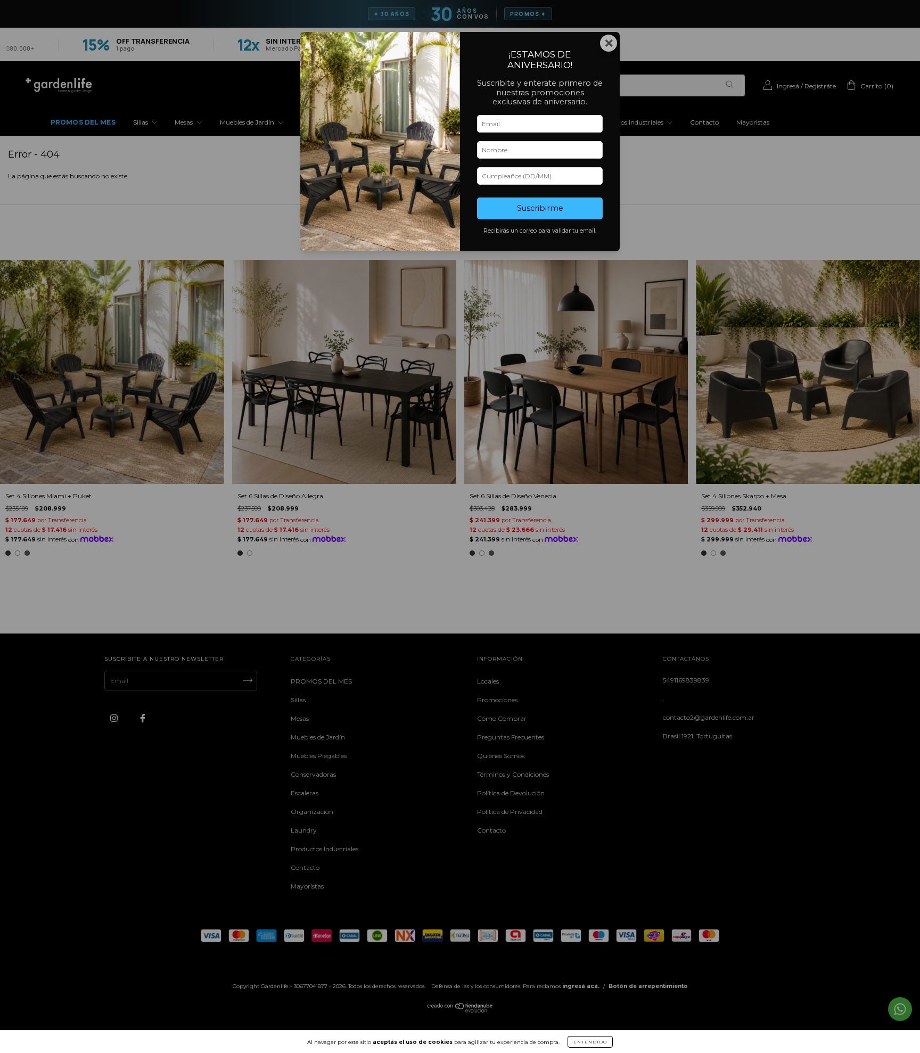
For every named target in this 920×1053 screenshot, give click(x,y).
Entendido (590, 1041)
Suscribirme (540, 208)
